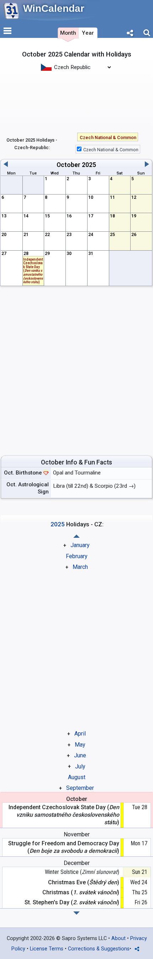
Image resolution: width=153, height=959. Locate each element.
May (80, 744)
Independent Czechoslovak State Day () (33, 270)
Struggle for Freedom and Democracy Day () (63, 847)
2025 (89, 164)
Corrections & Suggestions (99, 949)
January (80, 545)
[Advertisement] (76, 101)
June (80, 755)
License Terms (46, 949)
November (77, 834)
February (77, 556)
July (80, 766)
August (76, 777)
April (80, 733)
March (80, 567)
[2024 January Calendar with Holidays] (76, 913)
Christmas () (80, 892)
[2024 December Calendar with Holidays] (76, 536)
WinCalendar (53, 8)
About (118, 938)
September (80, 788)
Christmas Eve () (83, 882)
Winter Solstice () (82, 872)
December (77, 863)
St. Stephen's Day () (72, 902)
